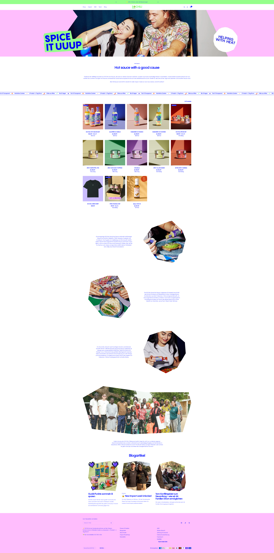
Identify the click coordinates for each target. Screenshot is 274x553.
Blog (105, 7)
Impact (90, 7)
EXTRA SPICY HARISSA (181, 168)
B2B (95, 7)
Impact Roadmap (125, 534)
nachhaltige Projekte (146, 443)
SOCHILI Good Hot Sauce (112, 236)
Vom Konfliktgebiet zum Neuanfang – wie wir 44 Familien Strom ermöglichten (169, 496)
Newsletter (123, 537)
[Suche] (184, 7)
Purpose (124, 493)
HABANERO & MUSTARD (159, 132)
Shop (84, 7)
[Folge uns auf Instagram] (181, 523)
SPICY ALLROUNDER (159, 168)
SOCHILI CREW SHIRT (93, 204)
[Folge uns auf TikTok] (185, 523)
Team (100, 7)
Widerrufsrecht (161, 530)
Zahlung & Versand (162, 532)
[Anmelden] (111, 522)
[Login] (187, 7)
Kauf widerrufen (162, 541)
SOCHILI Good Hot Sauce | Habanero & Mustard (159, 292)
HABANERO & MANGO (137, 132)
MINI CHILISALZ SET (115, 204)
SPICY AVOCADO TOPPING (115, 168)
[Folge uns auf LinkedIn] (189, 523)
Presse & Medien (124, 528)
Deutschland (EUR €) (89, 548)
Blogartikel (123, 530)
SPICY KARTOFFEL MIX (93, 168)
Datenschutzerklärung (163, 534)
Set (129, 446)
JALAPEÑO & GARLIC (115, 132)
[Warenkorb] (190, 7)
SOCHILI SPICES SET (181, 132)
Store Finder (123, 532)
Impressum (160, 537)
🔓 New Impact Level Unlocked (136, 496)
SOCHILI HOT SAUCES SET (93, 132)
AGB (158, 528)
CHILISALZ (137, 168)
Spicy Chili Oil (137, 204)
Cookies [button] (159, 539)
